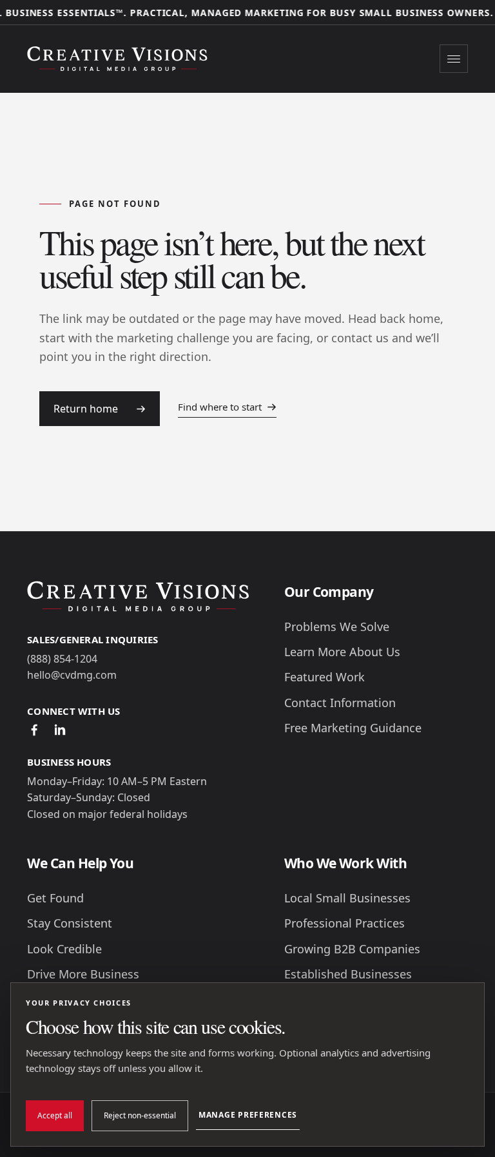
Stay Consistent (69, 923)
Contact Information (340, 702)
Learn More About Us (342, 652)
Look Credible (64, 949)
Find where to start (220, 406)
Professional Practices (344, 923)
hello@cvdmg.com (72, 675)
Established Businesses (348, 974)
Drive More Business (83, 974)
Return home (85, 409)
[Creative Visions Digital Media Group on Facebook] (34, 730)
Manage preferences (248, 1114)
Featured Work (324, 677)
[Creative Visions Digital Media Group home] (120, 58)
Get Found (55, 898)
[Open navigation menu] (454, 58)
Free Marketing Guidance (353, 728)
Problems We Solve (336, 626)
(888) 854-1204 (62, 659)
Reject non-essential (140, 1115)
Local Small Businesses (347, 898)
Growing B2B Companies (352, 949)
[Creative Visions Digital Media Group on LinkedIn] (60, 730)
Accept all (54, 1115)
